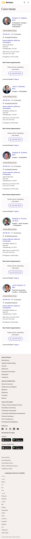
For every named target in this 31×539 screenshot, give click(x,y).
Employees (5, 374)
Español (4, 524)
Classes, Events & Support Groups (12, 405)
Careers (4, 366)
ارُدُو (2, 527)
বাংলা (2, 484)
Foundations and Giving (8, 408)
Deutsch (4, 499)
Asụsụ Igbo (5, 510)
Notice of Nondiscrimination (10, 466)
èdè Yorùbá (5, 532)
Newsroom (5, 369)
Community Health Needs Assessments (13, 413)
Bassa (3, 482)
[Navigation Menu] (28, 2)
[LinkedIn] (14, 429)
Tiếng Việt (4, 530)
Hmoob (4, 507)
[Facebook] (2, 429)
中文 (3, 490)
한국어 (3, 515)
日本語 (3, 513)
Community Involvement (9, 410)
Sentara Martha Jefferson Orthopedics (11, 41)
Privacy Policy (6, 457)
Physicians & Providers (8, 371)
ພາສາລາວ (4, 518)
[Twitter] (6, 429)
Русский (4, 521)
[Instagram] (10, 429)
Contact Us (5, 377)
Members (4, 389)
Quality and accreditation (9, 387)
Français (4, 496)
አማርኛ (3, 476)
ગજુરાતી (3, 501)
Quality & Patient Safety (9, 363)
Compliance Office (7, 468)
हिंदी (2, 504)
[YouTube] (18, 429)
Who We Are (5, 360)
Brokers (4, 398)
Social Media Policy (7, 463)
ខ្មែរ (2, 487)
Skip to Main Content (2, 2)
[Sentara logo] (7, 2)
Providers (4, 395)
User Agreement (6, 460)
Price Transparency (7, 419)
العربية (3, 479)
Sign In (16, 79)
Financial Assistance (8, 416)
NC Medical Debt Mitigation (10, 422)
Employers (5, 392)
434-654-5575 (14, 52)
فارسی (3, 493)
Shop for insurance (7, 384)
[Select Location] (24, 2)
